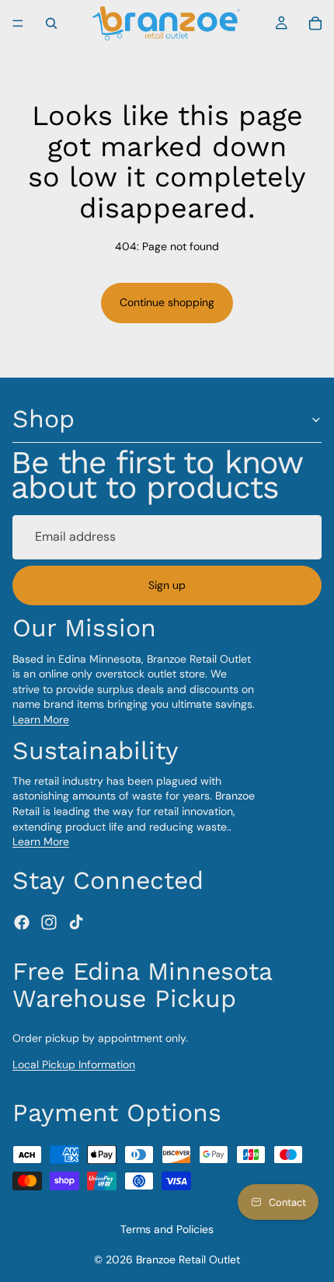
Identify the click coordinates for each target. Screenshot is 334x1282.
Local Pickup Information (73, 1064)
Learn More (40, 719)
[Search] (51, 23)
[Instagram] (49, 922)
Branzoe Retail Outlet (188, 1259)
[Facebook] (21, 922)
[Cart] (315, 23)
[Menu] (18, 23)
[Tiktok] (76, 922)
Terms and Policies (167, 1229)
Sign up (167, 585)
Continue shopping (167, 302)
